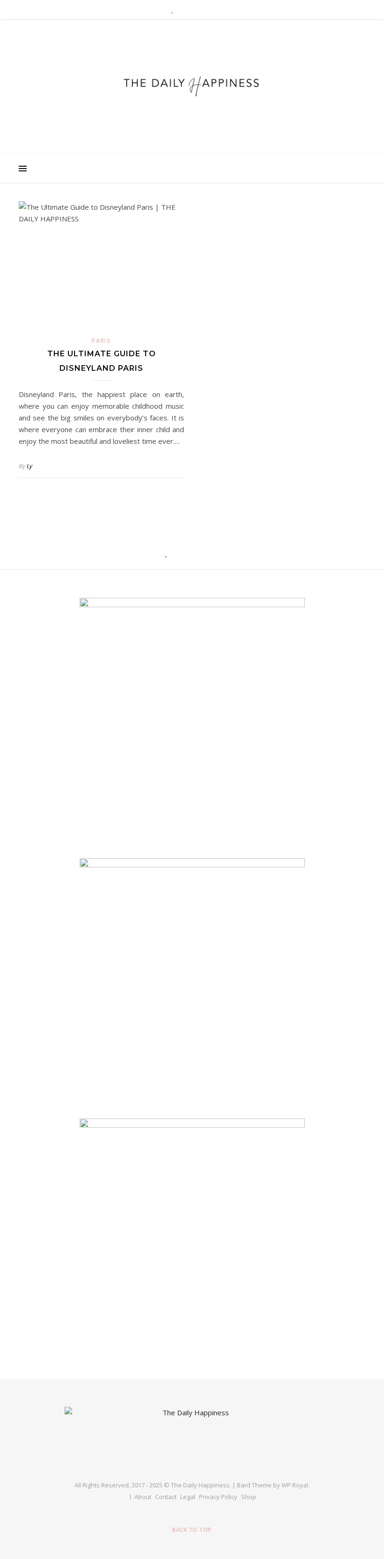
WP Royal (294, 1485)
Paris (101, 341)
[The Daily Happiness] (192, 84)
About (142, 1497)
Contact (166, 1497)
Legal (187, 1497)
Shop (248, 1497)
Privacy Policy (218, 1497)
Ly (29, 466)
